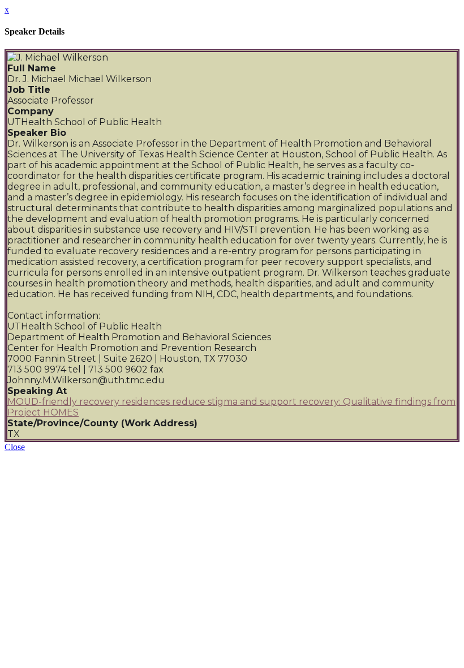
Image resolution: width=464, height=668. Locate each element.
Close (15, 447)
